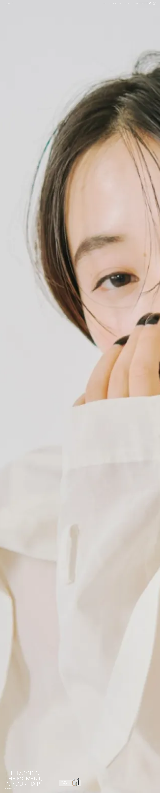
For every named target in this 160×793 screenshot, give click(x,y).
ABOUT (105, 3)
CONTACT (135, 3)
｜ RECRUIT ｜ (127, 3)
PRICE (120, 3)
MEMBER (115, 3)
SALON (110, 3)
